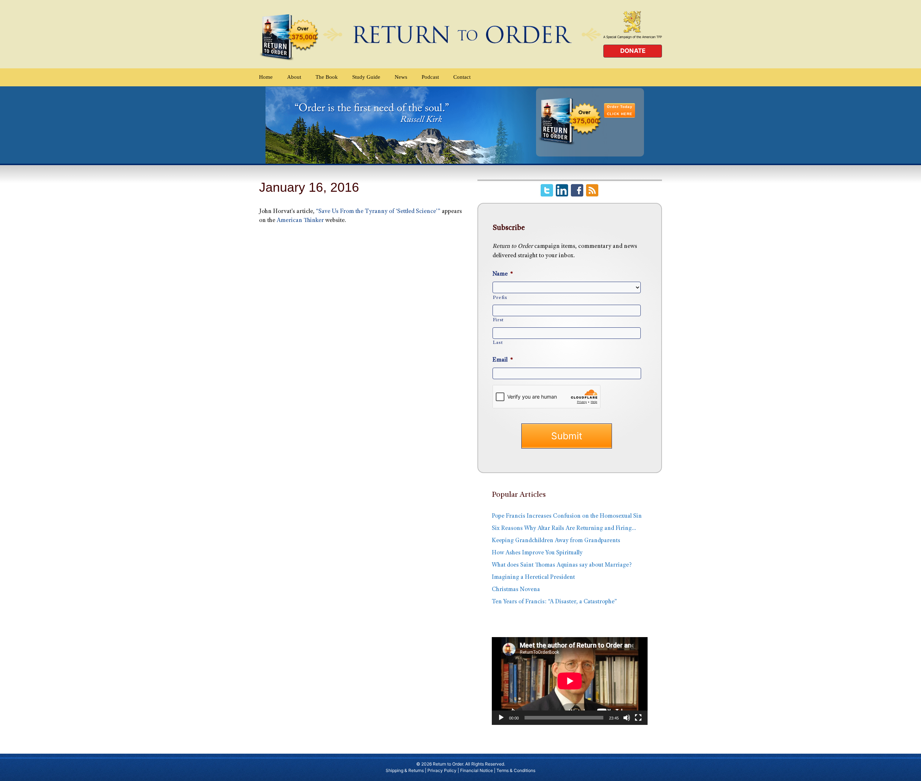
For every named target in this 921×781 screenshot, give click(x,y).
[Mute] (626, 717)
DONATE (632, 50)
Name (503, 274)
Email (503, 360)
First (498, 320)
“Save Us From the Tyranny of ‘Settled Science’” (379, 212)
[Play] (501, 717)
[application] (570, 681)
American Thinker (300, 221)
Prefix (500, 297)
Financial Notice (476, 770)
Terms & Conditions (515, 770)
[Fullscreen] (638, 717)
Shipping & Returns (405, 770)
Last (498, 342)
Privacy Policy (442, 770)
